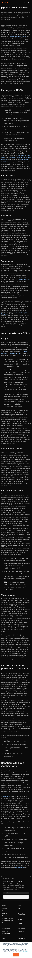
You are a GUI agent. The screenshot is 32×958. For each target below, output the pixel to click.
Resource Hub (21, 910)
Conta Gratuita (5, 931)
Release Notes (21, 938)
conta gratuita (19, 867)
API (18, 933)
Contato (4, 938)
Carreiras (4, 913)
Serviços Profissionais (7, 941)
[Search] (25, 2)
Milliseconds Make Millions (17, 36)
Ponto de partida (6, 933)
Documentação (21, 931)
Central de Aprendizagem (21, 914)
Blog (19, 908)
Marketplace (21, 917)
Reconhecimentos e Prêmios (22, 922)
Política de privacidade (7, 918)
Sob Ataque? (21, 919)
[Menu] (29, 2)
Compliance (5, 915)
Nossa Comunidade (22, 936)
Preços (4, 936)
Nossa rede (5, 910)
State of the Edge (23, 279)
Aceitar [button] (16, 954)
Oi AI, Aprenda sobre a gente (7, 921)
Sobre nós (4, 908)
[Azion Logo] (5, 2)
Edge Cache (6, 796)
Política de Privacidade (22, 951)
